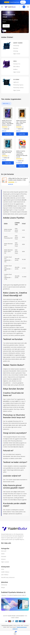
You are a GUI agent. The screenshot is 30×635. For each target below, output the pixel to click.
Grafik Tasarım (17, 43)
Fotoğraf (16, 79)
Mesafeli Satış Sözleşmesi (8, 577)
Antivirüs (3, 559)
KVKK (2, 569)
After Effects (16, 66)
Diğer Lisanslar (5, 562)
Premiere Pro (16, 64)
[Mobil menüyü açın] (2, 6)
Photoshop (16, 45)
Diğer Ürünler (16, 53)
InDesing (15, 51)
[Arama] (24, 6)
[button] (8, 134)
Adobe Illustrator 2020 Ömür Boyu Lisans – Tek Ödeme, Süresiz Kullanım (7, 123)
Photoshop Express (18, 85)
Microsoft (3, 551)
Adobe (3, 553)
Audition (15, 69)
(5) (8, 127)
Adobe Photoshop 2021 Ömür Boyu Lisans (7, 152)
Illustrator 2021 (7, 309)
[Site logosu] (10, 7)
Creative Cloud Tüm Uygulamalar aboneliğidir (14, 329)
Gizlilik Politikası (5, 572)
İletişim (3, 587)
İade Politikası (4, 574)
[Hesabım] (28, 6)
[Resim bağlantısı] (15, 528)
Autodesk (3, 556)
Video (15, 61)
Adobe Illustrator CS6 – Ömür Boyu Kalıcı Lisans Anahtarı (21, 123)
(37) (16, 182)
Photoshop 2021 (19, 307)
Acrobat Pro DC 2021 (15, 317)
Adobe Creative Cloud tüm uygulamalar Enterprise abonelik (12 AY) (21, 154)
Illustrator (15, 48)
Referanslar (4, 585)
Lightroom (16, 82)
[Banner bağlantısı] (15, 604)
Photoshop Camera (18, 87)
